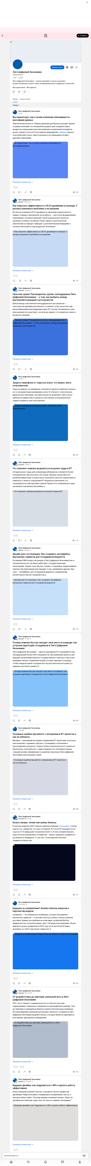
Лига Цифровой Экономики (29, 111)
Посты (15, 99)
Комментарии (25, 99)
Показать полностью (22, 182)
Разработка (22, 819)
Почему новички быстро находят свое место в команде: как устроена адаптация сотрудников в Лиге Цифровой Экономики (45, 645)
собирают (62, 132)
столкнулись (64, 826)
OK (84, 1156)
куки (16, 1155)
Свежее (16, 105)
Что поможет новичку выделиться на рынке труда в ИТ (42, 468)
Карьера (21, 290)
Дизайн (20, 202)
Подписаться (57, 67)
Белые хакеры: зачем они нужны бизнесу (34, 822)
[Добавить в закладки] (20, 280)
